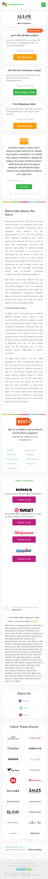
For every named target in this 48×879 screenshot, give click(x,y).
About (6, 873)
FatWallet (10, 450)
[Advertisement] (24, 582)
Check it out (24, 499)
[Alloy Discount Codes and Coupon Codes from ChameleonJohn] (13, 4)
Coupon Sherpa (12, 459)
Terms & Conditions (11, 875)
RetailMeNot (11, 454)
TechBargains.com (33, 459)
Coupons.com (31, 450)
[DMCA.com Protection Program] (24, 869)
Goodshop (30, 454)
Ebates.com (11, 463)
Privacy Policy (25, 875)
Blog (28, 873)
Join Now (24, 186)
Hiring (12, 873)
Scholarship (21, 873)
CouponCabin (12, 468)
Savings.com (30, 463)
